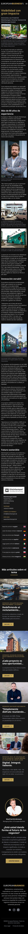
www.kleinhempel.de (10, 519)
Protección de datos (18, 926)
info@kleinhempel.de (10, 514)
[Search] (23, 4)
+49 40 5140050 (8, 508)
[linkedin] (18, 910)
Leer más (7, 624)
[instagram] (14, 910)
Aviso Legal (7, 926)
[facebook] (10, 910)
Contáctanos (14, 861)
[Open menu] (25, 3)
